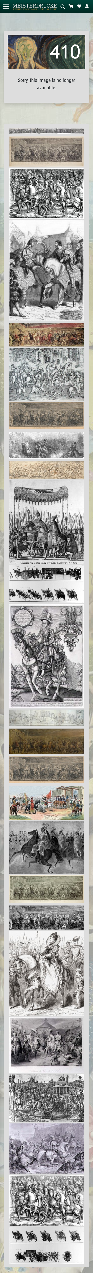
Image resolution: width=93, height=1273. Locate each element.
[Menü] (6, 6)
